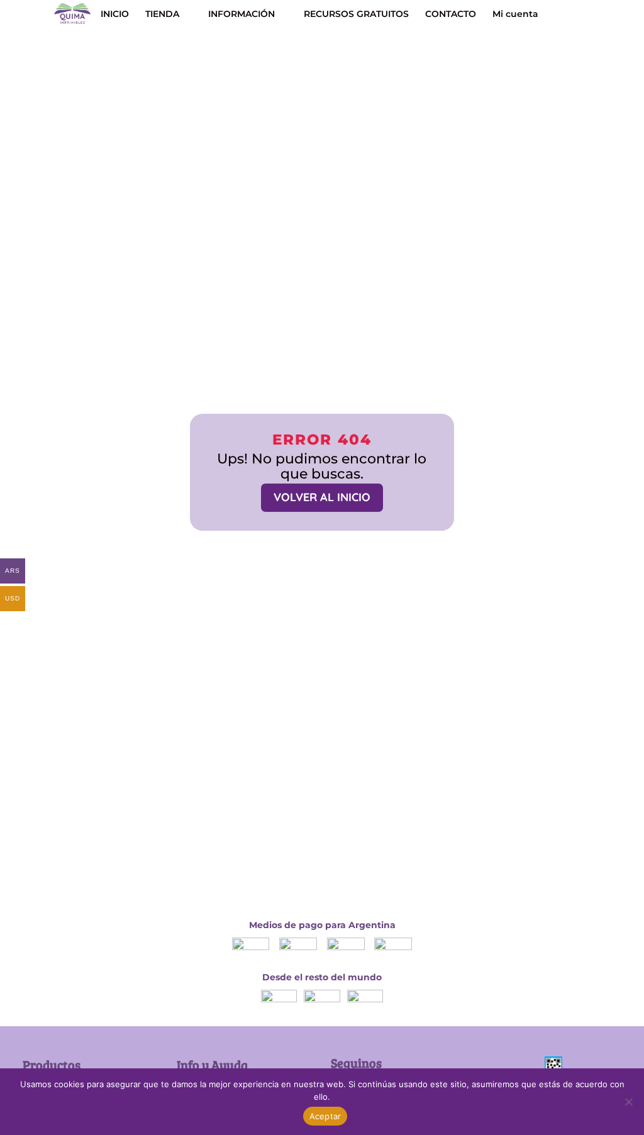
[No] (628, 1101)
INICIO (115, 14)
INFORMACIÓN (241, 14)
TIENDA (162, 14)
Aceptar (325, 1116)
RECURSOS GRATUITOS (356, 14)
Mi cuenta (515, 14)
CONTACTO (450, 14)
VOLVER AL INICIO (322, 497)
